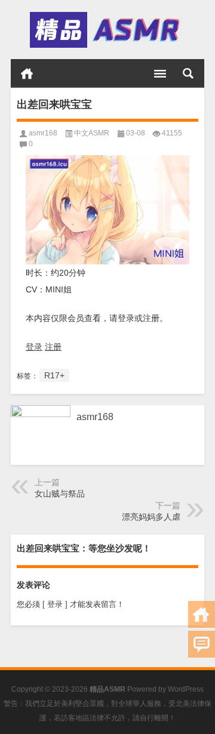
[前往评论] (201, 644)
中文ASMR (91, 133)
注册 (53, 346)
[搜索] (188, 73)
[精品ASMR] (106, 30)
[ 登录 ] (55, 604)
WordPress (186, 689)
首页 (27, 73)
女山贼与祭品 (60, 493)
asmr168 (43, 133)
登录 (34, 346)
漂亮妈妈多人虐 (151, 517)
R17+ (54, 375)
